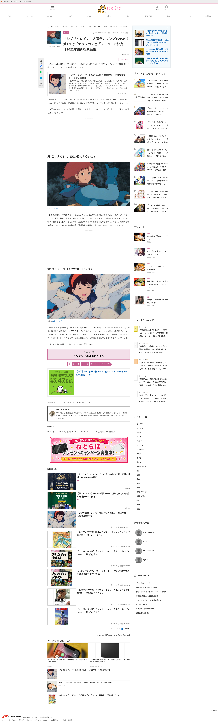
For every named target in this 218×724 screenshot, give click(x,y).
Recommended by (116, 628)
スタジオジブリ (57, 208)
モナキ (145, 560)
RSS (51, 720)
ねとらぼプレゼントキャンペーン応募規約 (150, 592)
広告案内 (22, 720)
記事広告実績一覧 (141, 613)
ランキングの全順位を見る (88, 356)
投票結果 (112, 432)
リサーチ (188, 16)
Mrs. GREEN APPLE (150, 533)
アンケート (54, 432)
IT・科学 (140, 424)
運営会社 (57, 720)
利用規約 (214, 710)
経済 (138, 504)
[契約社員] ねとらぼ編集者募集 (146, 596)
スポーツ (140, 441)
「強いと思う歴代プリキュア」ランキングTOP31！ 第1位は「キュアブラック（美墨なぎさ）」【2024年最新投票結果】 (158, 128)
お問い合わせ (30, 720)
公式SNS (15, 720)
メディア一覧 (6, 720)
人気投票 (101, 432)
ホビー (139, 454)
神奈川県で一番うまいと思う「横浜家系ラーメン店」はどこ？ (157, 284)
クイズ (69, 16)
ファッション (141, 449)
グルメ (89, 16)
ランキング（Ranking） (85, 432)
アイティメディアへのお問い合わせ (148, 600)
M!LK (145, 542)
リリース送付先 (140, 604)
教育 (138, 500)
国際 (138, 483)
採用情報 (64, 720)
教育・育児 (148, 16)
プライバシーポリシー (42, 720)
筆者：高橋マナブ (62, 410)
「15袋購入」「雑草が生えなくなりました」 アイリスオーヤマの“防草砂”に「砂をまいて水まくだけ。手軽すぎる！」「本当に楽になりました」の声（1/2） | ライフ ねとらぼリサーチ (153, 385)
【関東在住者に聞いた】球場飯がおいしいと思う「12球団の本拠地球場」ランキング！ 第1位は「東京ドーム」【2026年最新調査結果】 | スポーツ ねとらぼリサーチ (153, 369)
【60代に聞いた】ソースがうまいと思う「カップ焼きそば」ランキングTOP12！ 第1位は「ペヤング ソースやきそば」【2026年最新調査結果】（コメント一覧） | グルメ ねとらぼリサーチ (154, 401)
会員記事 (208, 16)
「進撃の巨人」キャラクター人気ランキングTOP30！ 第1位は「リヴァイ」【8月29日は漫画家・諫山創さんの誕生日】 (157, 142)
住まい (129, 16)
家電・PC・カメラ (143, 492)
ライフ (139, 458)
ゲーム (139, 437)
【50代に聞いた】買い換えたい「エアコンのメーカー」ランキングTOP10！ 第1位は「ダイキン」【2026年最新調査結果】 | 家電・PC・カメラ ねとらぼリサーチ (153, 336)
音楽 (138, 509)
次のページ (104, 364)
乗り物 (139, 462)
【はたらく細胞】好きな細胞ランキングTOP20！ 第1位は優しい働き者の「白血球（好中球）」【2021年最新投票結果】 (157, 198)
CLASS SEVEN (148, 551)
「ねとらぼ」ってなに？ (144, 583)
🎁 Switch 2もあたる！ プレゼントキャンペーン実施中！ (16, 1)
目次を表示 (124, 59)
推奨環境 (70, 720)
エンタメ (49, 16)
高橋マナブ (126, 54)
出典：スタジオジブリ (54, 46)
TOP (9, 16)
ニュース (30, 16)
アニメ (66, 32)
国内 (138, 479)
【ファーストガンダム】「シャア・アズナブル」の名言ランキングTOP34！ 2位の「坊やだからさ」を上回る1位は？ (158, 101)
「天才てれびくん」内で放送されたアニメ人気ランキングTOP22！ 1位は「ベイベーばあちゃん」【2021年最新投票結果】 (157, 87)
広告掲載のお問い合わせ (144, 608)
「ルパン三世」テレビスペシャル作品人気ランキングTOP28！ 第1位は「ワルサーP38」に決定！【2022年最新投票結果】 (157, 114)
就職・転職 (141, 496)
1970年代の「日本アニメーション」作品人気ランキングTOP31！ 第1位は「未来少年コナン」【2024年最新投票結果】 (157, 170)
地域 (109, 16)
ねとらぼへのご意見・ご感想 (145, 587)
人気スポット (141, 466)
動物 (168, 16)
